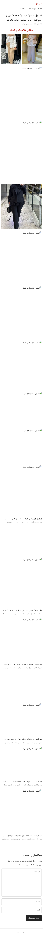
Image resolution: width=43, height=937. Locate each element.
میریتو (39, 4)
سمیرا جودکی (25, 24)
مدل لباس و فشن (25, 8)
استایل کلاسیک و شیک (21, 30)
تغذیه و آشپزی (37, 8)
